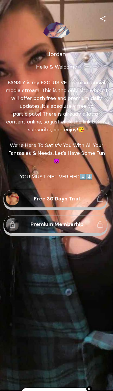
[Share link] (102, 18)
